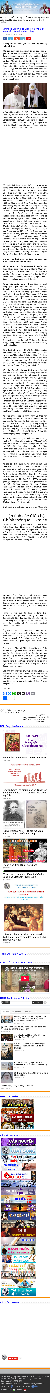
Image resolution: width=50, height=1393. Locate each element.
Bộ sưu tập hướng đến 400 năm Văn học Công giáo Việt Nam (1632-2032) (24, 875)
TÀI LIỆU (19, 18)
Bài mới (5, 1012)
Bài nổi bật (16, 1012)
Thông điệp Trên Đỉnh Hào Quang (20, 865)
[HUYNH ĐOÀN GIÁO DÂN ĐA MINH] (25, 7)
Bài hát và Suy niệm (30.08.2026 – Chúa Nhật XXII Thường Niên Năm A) (30, 1064)
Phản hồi (27, 1012)
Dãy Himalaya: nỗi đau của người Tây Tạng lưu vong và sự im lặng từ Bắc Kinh (23, 1028)
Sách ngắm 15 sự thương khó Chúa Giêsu (25, 757)
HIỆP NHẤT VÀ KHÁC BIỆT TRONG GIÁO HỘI (15, 710)
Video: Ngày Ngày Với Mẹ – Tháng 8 (17, 1086)
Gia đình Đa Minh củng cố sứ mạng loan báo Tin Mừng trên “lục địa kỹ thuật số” (29, 1046)
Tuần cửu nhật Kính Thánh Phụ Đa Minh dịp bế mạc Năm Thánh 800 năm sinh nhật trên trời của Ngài (25, 937)
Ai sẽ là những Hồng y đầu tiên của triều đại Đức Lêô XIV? (29, 1036)
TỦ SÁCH (29, 18)
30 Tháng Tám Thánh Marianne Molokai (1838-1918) (31, 1074)
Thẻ (36, 1012)
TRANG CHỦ (8, 18)
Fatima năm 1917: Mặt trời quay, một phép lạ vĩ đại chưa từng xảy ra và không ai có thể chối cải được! (34, 717)
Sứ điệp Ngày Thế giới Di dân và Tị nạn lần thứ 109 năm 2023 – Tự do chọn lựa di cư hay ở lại (25, 793)
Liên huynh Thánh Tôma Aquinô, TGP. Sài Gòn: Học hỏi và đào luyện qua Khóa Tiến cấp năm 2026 (30, 1018)
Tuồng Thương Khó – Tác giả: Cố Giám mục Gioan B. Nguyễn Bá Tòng (23, 832)
